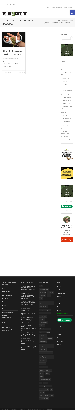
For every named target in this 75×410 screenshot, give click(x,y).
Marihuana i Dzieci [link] (67, 106)
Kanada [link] (42, 319)
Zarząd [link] (4, 302)
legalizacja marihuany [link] (46, 338)
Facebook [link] (60, 331)
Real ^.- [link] (59, 344)
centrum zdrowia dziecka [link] (44, 302)
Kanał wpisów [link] (6, 327)
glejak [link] (48, 310)
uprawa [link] (42, 392)
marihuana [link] (43, 341)
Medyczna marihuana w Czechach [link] (46, 356)
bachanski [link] (43, 292)
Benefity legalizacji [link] (67, 72)
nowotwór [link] (42, 364)
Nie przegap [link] (6, 58)
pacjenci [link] (48, 370)
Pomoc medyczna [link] (57, 7)
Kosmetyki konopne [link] (67, 90)
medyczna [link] (43, 349)
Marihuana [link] (65, 103)
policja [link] (41, 373)
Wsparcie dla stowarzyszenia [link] (6, 316)
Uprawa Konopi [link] (66, 139)
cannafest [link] (42, 295)
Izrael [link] (41, 313)
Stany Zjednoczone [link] (45, 386)
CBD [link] (49, 295)
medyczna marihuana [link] (46, 352)
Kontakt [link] (4, 305)
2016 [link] (41, 286)
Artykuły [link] (59, 290)
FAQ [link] (58, 307)
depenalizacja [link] (44, 306)
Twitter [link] (59, 334)
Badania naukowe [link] (67, 68)
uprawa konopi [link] (44, 395)
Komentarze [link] (66, 87)
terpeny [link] (46, 389)
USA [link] (51, 395)
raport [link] (45, 383)
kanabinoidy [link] (43, 316)
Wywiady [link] (65, 142)
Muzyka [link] (65, 115)
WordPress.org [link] (6, 330)
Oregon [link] (42, 370)
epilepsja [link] (42, 310)
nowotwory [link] (43, 360)
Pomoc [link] (59, 296)
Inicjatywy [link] (65, 84)
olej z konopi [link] (43, 367)
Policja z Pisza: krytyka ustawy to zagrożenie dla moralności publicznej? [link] (28, 334)
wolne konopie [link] (44, 398)
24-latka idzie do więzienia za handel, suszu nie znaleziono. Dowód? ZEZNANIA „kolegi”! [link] (12, 53)
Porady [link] (64, 125)
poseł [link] (47, 373)
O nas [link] (3, 288)
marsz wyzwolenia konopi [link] (45, 345)
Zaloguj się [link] (5, 326)
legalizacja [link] (43, 335)
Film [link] (64, 81)
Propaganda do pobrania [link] (9, 308)
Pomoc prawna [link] (68, 7)
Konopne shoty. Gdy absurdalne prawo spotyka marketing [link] (28, 342)
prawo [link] (64, 128)
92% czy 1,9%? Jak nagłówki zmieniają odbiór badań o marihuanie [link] (28, 287)
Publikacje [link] (65, 136)
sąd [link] (41, 389)
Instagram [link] (60, 341)
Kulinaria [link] (65, 94)
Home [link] (59, 286)
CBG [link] (41, 299)
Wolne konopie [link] (61, 293)
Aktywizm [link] (65, 65)
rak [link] (41, 383)
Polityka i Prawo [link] (12, 58)
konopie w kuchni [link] (45, 332)
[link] (72, 12)
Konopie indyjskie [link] (45, 329)
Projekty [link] (59, 300)
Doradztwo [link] (47, 7)
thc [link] (51, 389)
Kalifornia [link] (47, 313)
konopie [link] (42, 325)
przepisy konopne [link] (45, 379)
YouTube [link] (59, 338)
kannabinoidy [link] (43, 322)
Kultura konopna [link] (67, 97)
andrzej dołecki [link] (44, 289)
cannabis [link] (50, 292)
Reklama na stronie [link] (7, 312)
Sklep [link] (58, 303)
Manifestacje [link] (66, 100)
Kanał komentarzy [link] (7, 329)
